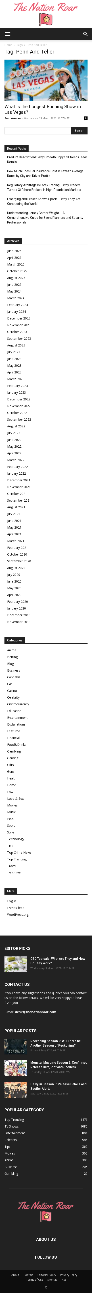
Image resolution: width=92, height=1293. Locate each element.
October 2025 (17, 271)
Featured (13, 731)
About (15, 1275)
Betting (12, 657)
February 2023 (17, 386)
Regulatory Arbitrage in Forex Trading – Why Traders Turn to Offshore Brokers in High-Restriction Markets (44, 187)
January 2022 (16, 473)
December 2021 (18, 480)
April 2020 (14, 595)
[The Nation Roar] (46, 14)
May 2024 (14, 291)
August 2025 (16, 278)
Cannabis (13, 677)
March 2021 (15, 541)
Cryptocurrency (18, 704)
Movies (12, 805)
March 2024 (15, 298)
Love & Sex (15, 798)
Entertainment (17, 717)
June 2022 (14, 440)
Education (14, 711)
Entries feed (15, 908)
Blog (10, 663)
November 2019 (19, 622)
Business (13, 670)
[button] (7, 34)
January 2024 (16, 311)
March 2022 (15, 460)
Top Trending (17, 859)
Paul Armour (12, 118)
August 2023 (16, 345)
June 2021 (14, 520)
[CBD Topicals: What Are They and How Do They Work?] (15, 964)
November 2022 (19, 406)
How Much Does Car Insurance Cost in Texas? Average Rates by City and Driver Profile (45, 173)
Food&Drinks (16, 744)
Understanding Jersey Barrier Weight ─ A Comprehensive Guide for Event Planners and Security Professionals (45, 217)
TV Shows (14, 873)
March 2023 (15, 379)
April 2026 (14, 257)
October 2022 (17, 413)
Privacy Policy (68, 1275)
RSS (64, 1280)
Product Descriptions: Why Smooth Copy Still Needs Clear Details (47, 159)
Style (10, 832)
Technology (15, 839)
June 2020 (14, 581)
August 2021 (16, 507)
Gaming (12, 758)
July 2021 (13, 514)
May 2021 (14, 527)
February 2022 (17, 466)
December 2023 (18, 318)
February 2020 (17, 601)
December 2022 (18, 399)
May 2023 (14, 365)
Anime (11, 650)
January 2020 (16, 608)
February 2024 (17, 305)
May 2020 (14, 588)
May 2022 (14, 446)
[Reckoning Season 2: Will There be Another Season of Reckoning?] (15, 1046)
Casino (12, 690)
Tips (10, 846)
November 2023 (19, 325)
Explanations (16, 724)
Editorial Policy (47, 1275)
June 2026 (14, 251)
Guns (11, 771)
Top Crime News (19, 852)
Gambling (14, 751)
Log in (11, 901)
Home (8, 45)
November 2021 (19, 487)
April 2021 (14, 534)
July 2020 (13, 574)
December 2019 (18, 615)
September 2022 (19, 419)
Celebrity (13, 697)
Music (11, 812)
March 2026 (15, 264)
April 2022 (14, 453)
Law (10, 792)
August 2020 (16, 568)
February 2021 (17, 547)
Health (12, 778)
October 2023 (17, 332)
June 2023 (14, 359)
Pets (10, 819)
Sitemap (52, 1280)
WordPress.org (18, 914)
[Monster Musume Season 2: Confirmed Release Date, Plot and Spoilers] (15, 1068)
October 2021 (17, 493)
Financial (13, 738)
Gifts (10, 765)
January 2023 (16, 392)
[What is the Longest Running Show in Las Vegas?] (46, 80)
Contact (28, 1275)
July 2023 (13, 352)
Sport (11, 825)
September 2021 (19, 500)
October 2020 (17, 554)
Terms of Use (34, 1280)
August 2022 (16, 426)
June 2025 (14, 284)
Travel (11, 866)
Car (9, 684)
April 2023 (14, 372)
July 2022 (13, 433)
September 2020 (19, 561)
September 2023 (19, 338)
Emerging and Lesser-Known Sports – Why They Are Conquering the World (44, 201)
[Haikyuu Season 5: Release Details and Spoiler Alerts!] (15, 1090)
